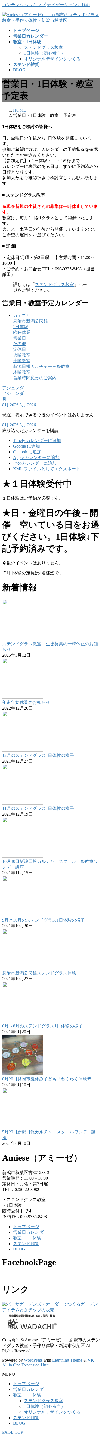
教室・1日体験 (27, 1238)
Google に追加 (26, 446)
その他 (19, 343)
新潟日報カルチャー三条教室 (41, 366)
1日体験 (20, 326)
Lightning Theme (67, 1360)
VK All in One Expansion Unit (48, 1362)
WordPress (33, 1360)
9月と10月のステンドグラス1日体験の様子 (43, 920)
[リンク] (51, 1310)
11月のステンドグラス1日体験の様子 (38, 808)
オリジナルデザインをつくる (52, 58)
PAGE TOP (12, 1432)
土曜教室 (21, 360)
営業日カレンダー (30, 1232)
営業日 (19, 338)
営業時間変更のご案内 (35, 377)
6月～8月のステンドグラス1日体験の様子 (42, 1026)
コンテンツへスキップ (24, 4)
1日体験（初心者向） (44, 53)
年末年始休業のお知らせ (26, 702)
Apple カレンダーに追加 (36, 457)
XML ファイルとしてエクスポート (46, 469)
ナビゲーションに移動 (68, 4)
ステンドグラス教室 (43, 47)
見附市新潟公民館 (30, 321)
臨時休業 (21, 332)
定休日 (19, 349)
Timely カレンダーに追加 (37, 440)
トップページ (26, 1226)
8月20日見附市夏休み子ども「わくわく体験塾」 (49, 1079)
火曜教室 (21, 355)
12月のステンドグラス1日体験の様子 (38, 755)
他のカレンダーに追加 (35, 463)
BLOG (19, 1249)
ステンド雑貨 (26, 1243)
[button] (30, 430)
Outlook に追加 (27, 452)
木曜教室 (21, 372)
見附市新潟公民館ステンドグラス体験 (39, 973)
